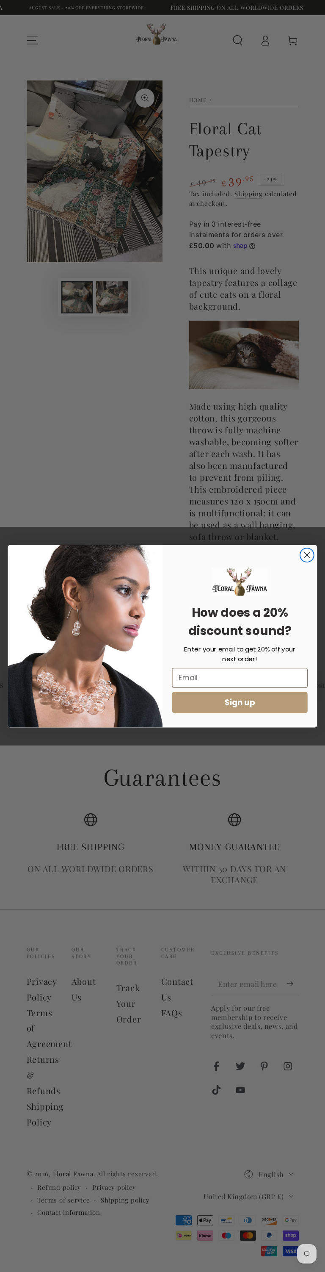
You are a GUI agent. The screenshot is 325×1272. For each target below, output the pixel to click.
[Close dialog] (307, 555)
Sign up (240, 701)
